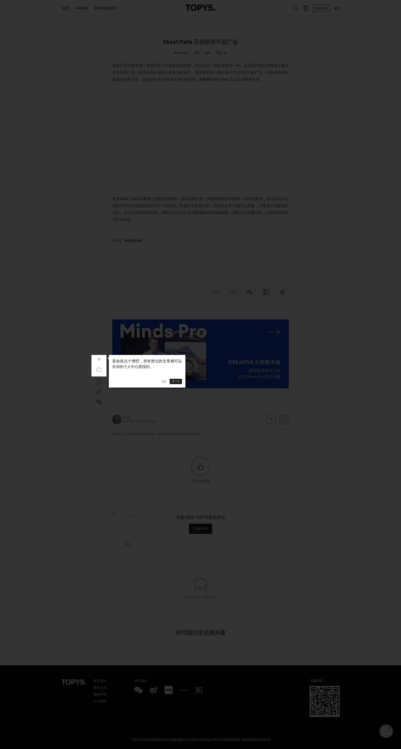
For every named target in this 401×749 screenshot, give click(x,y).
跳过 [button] (164, 381)
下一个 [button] (176, 381)
